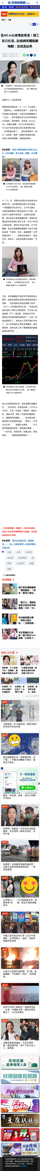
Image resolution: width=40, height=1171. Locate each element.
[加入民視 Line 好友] (20, 780)
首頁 (4, 7)
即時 (11, 7)
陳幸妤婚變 (22, 7)
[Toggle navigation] (2, 2)
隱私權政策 (23, 1166)
